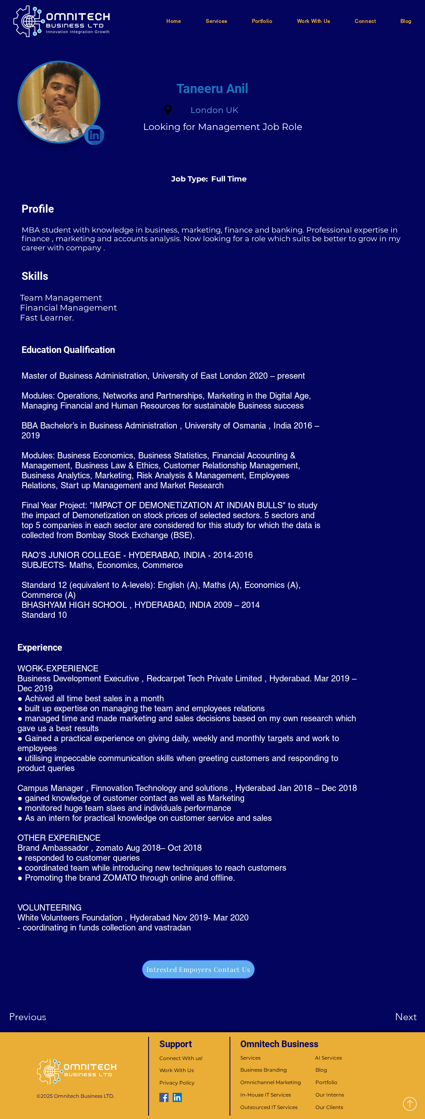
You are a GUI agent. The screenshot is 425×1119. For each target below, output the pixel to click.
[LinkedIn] (177, 1097)
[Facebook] (164, 1097)
